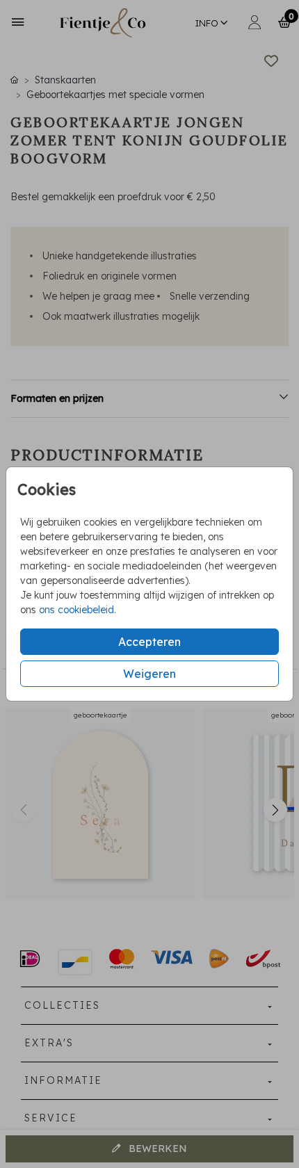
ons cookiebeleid (76, 609)
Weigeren (149, 674)
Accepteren (149, 642)
